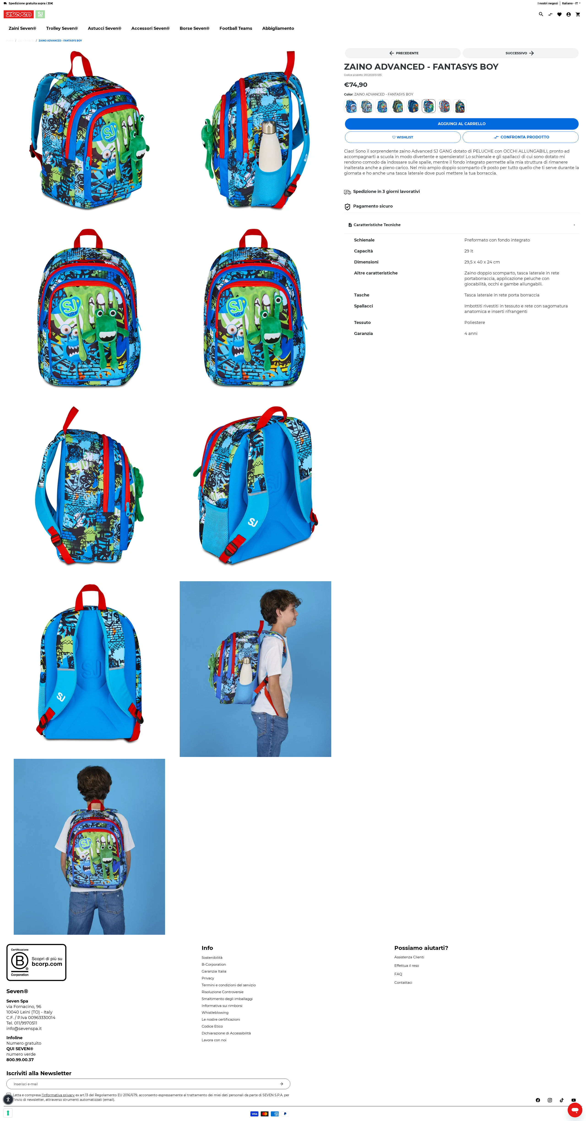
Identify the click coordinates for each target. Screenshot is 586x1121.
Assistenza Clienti (409, 957)
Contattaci (403, 982)
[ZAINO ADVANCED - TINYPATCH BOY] (444, 106)
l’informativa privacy (58, 1095)
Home (10, 40)
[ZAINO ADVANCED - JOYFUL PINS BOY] (382, 106)
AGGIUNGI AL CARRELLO (462, 124)
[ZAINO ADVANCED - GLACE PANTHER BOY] (366, 106)
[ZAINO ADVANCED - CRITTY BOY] (460, 106)
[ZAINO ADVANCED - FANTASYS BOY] (429, 106)
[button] (8, 1099)
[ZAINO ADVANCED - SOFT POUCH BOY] (397, 106)
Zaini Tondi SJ (26, 40)
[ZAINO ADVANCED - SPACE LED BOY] (351, 106)
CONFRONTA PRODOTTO (525, 137)
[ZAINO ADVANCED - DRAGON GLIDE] (413, 106)
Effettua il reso (406, 965)
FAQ (398, 974)
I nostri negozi (548, 3)
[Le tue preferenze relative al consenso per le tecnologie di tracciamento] (8, 1113)
